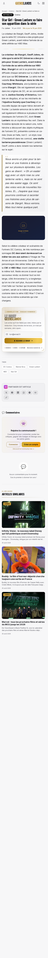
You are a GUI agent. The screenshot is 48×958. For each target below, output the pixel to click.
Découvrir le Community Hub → (23, 449)
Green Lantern (19, 62)
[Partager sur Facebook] (12, 393)
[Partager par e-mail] (35, 393)
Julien (7, 28)
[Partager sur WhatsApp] (23, 393)
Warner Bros (20, 367)
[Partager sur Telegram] (29, 393)
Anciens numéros (33, 348)
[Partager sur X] (6, 393)
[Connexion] (4, 3)
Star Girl (14, 372)
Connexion (13, 444)
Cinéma (11, 11)
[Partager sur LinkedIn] (17, 393)
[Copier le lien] (6, 397)
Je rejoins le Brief (22, 340)
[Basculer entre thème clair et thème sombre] (39, 3)
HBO (26, 293)
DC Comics (16, 249)
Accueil (4, 11)
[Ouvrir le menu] (43, 3)
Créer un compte (31, 444)
